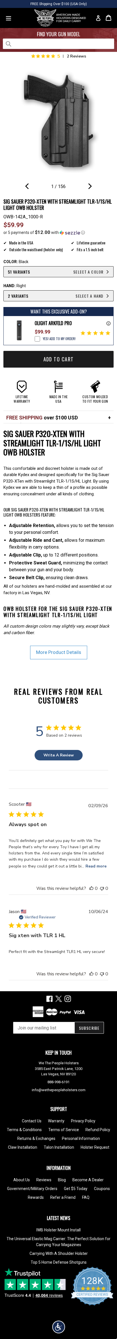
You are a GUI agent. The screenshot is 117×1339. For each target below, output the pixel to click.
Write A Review (58, 755)
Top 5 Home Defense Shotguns (59, 1262)
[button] (58, 232)
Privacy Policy (83, 1121)
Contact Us (31, 1121)
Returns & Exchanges (36, 1138)
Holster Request (95, 1147)
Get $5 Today (75, 1188)
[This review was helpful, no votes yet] (91, 888)
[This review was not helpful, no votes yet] (102, 888)
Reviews (43, 1180)
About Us (21, 1180)
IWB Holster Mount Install (58, 1230)
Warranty (56, 1121)
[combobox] (58, 44)
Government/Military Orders (32, 1188)
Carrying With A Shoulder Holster (59, 1253)
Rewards (36, 1197)
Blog (62, 1180)
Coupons (102, 1188)
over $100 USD (42, 418)
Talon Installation (59, 1147)
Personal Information (81, 1138)
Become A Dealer (88, 1180)
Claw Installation (22, 1147)
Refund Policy (97, 1129)
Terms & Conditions (24, 1129)
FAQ (85, 1197)
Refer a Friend (63, 1197)
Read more (95, 866)
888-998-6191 (58, 1082)
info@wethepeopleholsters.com (58, 1090)
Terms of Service (63, 1129)
